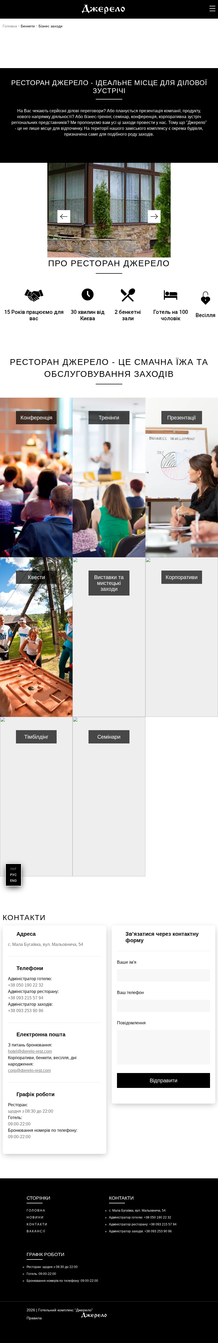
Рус (13, 875)
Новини (35, 1217)
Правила (34, 1318)
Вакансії (36, 1231)
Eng (13, 881)
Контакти (37, 1224)
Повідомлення (131, 1023)
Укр (13, 869)
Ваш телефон (130, 992)
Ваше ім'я (126, 962)
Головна (10, 26)
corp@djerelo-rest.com (29, 1070)
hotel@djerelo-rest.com (30, 1051)
